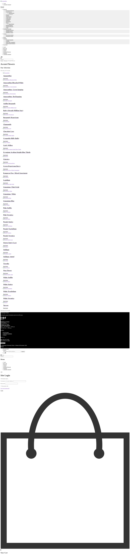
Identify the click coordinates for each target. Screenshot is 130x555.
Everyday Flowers (10, 10)
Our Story (5, 44)
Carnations (8, 19)
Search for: (5, 351)
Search (4, 350)
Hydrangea (8, 21)
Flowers (5, 9)
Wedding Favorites (7, 29)
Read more (5, 78)
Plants (4, 37)
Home (2, 60)
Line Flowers (9, 11)
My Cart (5, 48)
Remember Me (5, 386)
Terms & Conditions (7, 333)
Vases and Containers (10, 42)
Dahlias (7, 15)
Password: (3, 383)
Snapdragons (11, 13)
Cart (4, 352)
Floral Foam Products (10, 43)
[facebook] (5, 318)
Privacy (4, 335)
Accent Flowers (9, 14)
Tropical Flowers (9, 26)
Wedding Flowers (10, 30)
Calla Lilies (8, 18)
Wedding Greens (9, 32)
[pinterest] (3, 318)
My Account (6, 332)
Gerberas (8, 20)
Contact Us (3, 343)
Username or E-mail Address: (7, 381)
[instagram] (1, 318)
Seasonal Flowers (7, 52)
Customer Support (7, 4)
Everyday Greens (9, 35)
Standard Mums (9, 25)
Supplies (5, 38)
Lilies (7, 27)
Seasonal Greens (9, 36)
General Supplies (9, 39)
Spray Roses (11, 24)
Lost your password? (5, 388)
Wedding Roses (9, 31)
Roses (7, 22)
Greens (4, 33)
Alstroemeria (8, 16)
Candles (7, 41)
